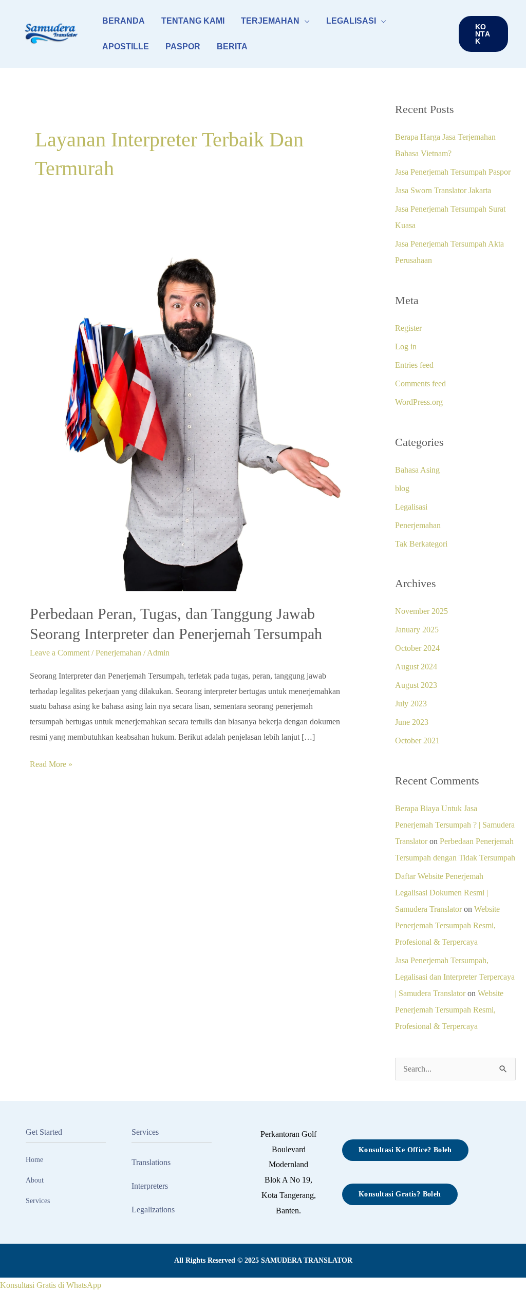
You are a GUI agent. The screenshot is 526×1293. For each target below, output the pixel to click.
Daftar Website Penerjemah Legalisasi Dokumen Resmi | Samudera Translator (441, 892)
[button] (483, 34)
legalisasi (351, 20)
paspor (182, 46)
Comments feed (420, 383)
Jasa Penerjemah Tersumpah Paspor (453, 171)
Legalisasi (411, 506)
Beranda (123, 20)
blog (402, 488)
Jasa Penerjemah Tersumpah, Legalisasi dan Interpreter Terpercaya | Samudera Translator (455, 977)
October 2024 (417, 648)
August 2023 (416, 685)
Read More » (51, 763)
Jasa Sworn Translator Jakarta (443, 190)
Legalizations (153, 1209)
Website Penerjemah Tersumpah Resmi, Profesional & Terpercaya (447, 925)
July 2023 (411, 703)
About (35, 1180)
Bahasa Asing (417, 469)
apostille (125, 46)
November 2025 (421, 611)
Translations (151, 1162)
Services (38, 1201)
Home (34, 1160)
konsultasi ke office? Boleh (405, 1150)
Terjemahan (270, 20)
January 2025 (417, 629)
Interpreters (150, 1186)
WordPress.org (419, 402)
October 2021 (417, 740)
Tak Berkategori (421, 543)
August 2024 (416, 666)
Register (408, 328)
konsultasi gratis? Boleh (400, 1194)
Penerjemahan (118, 652)
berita (232, 46)
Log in (406, 346)
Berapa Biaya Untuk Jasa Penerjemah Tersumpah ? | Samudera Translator (455, 825)
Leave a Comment (59, 652)
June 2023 (411, 722)
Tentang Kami (192, 20)
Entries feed (414, 365)
